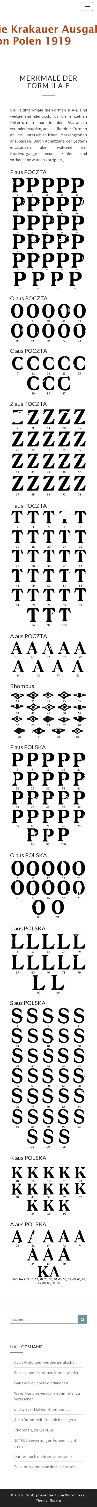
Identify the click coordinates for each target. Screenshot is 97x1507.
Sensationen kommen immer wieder (46, 1372)
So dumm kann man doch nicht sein (45, 1466)
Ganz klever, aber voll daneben (41, 1382)
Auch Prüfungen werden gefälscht (44, 1362)
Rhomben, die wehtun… (35, 1430)
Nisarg (55, 1500)
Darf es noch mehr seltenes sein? (43, 1456)
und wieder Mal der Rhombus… (41, 1409)
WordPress (75, 1495)
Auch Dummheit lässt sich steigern (45, 1419)
